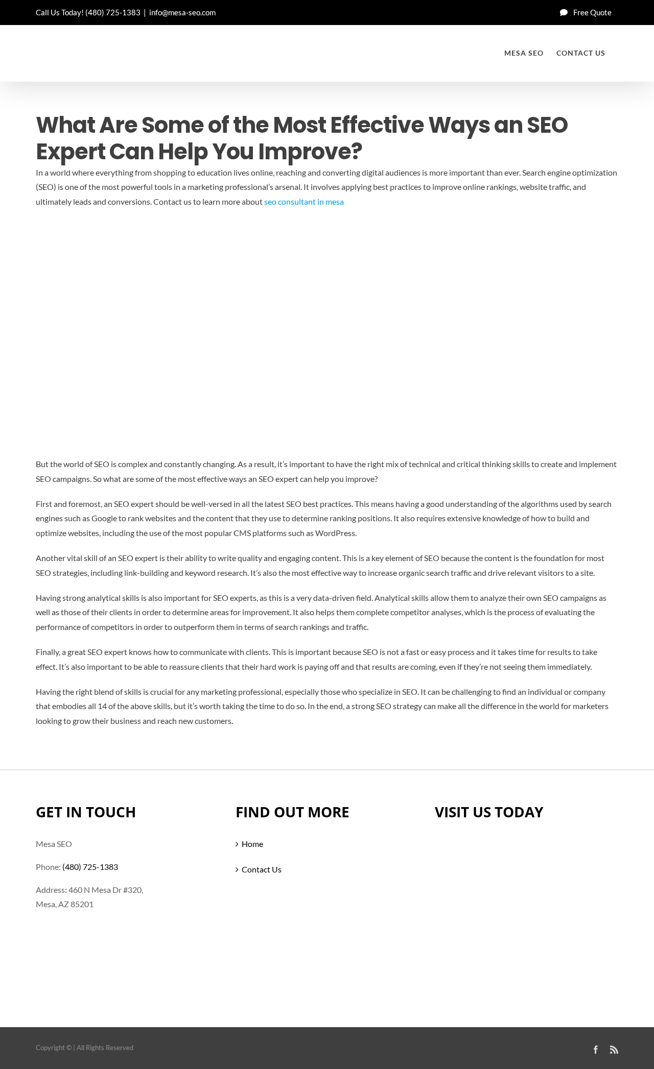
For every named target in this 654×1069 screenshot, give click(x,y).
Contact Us (262, 869)
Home (252, 843)
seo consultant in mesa (304, 201)
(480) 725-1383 (113, 12)
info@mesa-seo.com (182, 12)
